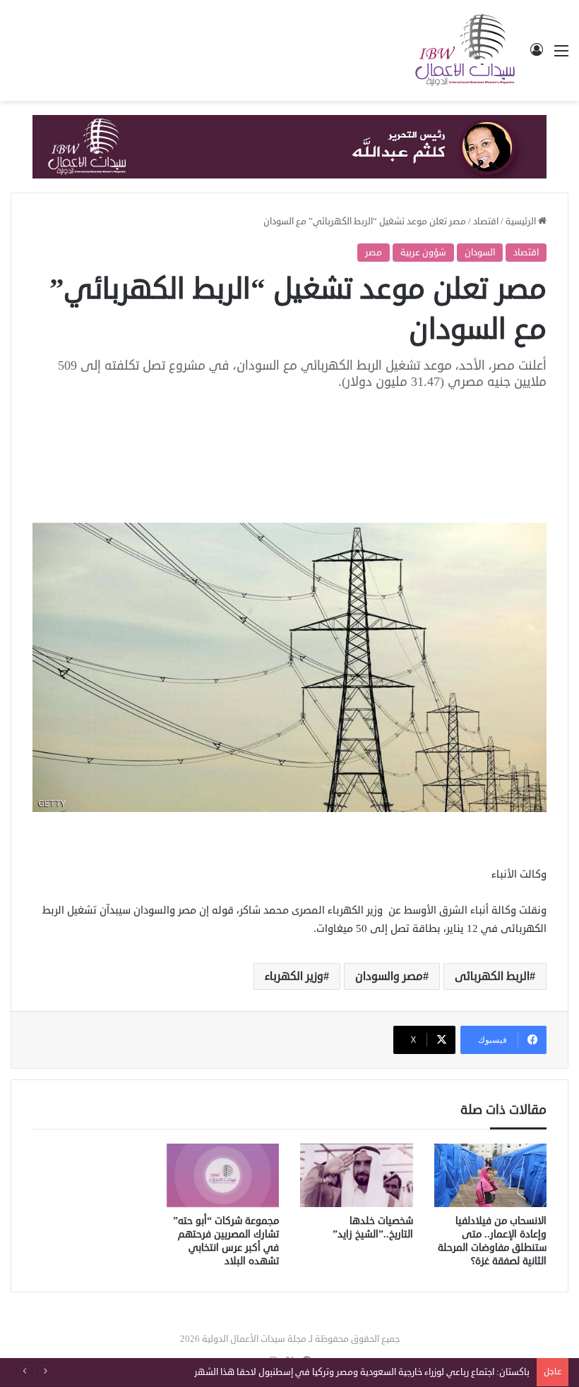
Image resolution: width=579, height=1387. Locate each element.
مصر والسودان (389, 976)
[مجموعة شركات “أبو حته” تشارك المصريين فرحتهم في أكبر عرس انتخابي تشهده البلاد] (223, 1175)
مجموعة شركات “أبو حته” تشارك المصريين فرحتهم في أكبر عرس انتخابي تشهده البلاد (226, 1241)
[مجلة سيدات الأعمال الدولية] (466, 50)
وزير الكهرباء (294, 976)
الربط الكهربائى (492, 976)
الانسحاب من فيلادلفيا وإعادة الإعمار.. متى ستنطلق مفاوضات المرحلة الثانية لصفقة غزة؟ (492, 1241)
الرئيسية (522, 221)
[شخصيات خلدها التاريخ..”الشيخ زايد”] (356, 1175)
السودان (480, 252)
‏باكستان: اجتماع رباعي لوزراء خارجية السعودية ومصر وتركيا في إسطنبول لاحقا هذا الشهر (362, 1372)
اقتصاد (486, 221)
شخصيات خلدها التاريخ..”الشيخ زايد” (373, 1227)
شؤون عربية (423, 252)
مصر (373, 252)
